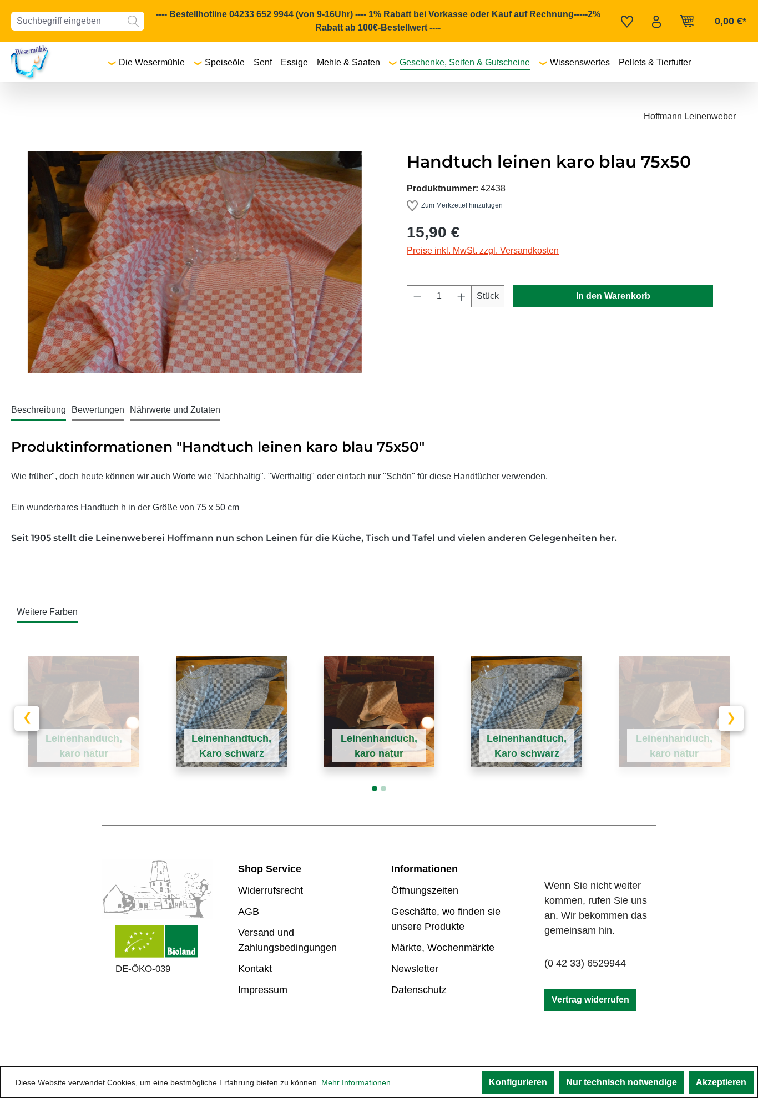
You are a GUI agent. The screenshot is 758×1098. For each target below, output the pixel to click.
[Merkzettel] (627, 21)
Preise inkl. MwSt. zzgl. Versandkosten (483, 250)
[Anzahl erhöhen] (461, 296)
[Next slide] (731, 718)
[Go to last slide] (26, 718)
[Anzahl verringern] (417, 296)
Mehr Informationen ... (360, 1082)
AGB (248, 911)
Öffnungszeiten (424, 890)
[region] (195, 262)
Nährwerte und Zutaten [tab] (175, 409)
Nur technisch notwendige (621, 1082)
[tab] (38, 411)
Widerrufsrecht (270, 890)
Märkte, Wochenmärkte (442, 947)
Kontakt (255, 968)
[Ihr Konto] (656, 21)
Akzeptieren (721, 1082)
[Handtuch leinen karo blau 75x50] (195, 262)
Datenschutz (419, 989)
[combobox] (67, 21)
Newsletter (414, 968)
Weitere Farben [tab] (47, 611)
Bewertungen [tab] (98, 409)
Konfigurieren (518, 1082)
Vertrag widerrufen (590, 999)
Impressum (262, 989)
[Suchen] (133, 21)
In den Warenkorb (613, 296)
